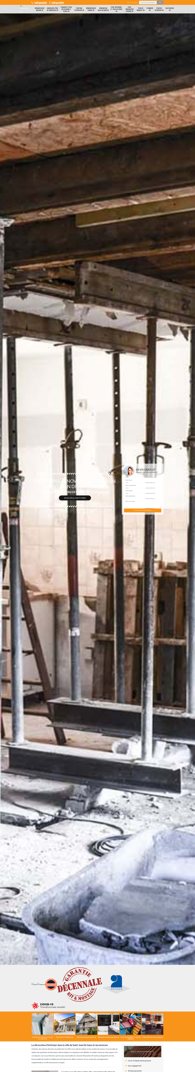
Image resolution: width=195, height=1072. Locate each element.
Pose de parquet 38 (141, 9)
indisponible (40, 2)
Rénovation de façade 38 (91, 9)
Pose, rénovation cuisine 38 (129, 9)
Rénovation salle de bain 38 (103, 9)
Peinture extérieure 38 (79, 9)
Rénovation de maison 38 (40, 9)
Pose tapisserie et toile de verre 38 (116, 9)
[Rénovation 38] (24, 9)
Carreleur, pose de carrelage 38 (52, 9)
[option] (97, 536)
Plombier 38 (149, 9)
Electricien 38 (170, 9)
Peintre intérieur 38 (159, 9)
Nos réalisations (75, 498)
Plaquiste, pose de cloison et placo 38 (66, 9)
